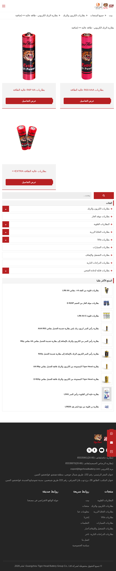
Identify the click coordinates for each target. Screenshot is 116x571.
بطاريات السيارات (101, 247)
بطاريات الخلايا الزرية (99, 232)
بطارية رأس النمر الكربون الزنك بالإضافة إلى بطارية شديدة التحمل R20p (68, 354)
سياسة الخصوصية (80, 545)
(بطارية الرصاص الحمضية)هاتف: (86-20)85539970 (89, 463)
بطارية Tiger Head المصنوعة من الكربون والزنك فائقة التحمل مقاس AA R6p (66, 366)
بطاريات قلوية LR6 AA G (88, 316)
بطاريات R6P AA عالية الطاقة (29, 90)
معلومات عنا (83, 511)
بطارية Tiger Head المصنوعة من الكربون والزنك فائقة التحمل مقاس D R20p (66, 379)
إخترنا (86, 517)
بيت (110, 15)
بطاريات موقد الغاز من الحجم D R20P (83, 303)
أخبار (87, 528)
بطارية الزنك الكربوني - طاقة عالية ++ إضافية (36, 15)
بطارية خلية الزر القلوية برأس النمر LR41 (81, 394)
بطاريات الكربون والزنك (74, 15)
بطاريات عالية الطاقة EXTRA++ (29, 171)
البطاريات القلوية (101, 224)
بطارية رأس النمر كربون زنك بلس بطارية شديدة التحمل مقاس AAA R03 (68, 328)
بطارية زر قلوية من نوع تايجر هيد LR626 (82, 407)
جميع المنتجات (97, 15)
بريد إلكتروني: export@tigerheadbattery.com (91, 469)
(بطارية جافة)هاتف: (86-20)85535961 (95, 457)
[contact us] (111, 452)
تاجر (87, 534)
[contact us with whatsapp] (111, 434)
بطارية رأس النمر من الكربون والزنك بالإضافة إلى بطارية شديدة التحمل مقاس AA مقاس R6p (59, 341)
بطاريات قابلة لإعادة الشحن (96, 270)
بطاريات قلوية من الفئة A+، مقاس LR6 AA (80, 290)
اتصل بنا (85, 540)
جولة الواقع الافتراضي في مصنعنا (42, 500)
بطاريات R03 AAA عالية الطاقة (87, 90)
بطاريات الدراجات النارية (98, 263)
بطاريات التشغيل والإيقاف (97, 255)
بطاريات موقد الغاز (100, 216)
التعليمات (84, 523)
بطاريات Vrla (103, 239)
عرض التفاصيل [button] (29, 101)
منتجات (85, 506)
